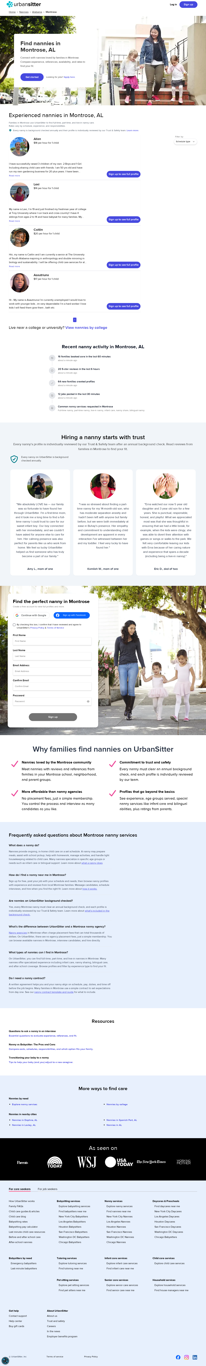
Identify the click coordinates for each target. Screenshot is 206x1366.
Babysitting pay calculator (23, 1226)
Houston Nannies (116, 1226)
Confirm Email (21, 680)
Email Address (21, 665)
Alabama (37, 12)
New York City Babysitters (73, 1216)
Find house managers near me (171, 1290)
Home (12, 12)
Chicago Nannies (116, 1242)
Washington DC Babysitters (74, 1237)
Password (18, 695)
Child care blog (17, 1216)
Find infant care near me (120, 1268)
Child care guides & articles (24, 1211)
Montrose (51, 12)
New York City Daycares (168, 1211)
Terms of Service (55, 627)
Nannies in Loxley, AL (24, 1125)
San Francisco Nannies (119, 1232)
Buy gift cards (16, 1326)
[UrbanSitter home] (25, 4)
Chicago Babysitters (70, 1242)
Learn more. (133, 130)
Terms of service (55, 1356)
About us (52, 1316)
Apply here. (69, 77)
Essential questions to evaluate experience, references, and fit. (43, 1035)
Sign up (188, 4)
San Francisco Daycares (167, 1226)
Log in (173, 4)
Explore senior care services (122, 1285)
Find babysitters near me (72, 1211)
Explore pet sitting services (74, 1285)
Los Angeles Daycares (166, 1216)
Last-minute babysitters (24, 1268)
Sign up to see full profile (124, 174)
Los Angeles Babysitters (72, 1221)
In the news (53, 1331)
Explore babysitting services (74, 1206)
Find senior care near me (120, 1290)
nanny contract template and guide (54, 992)
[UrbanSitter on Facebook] (176, 1357)
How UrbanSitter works (22, 1201)
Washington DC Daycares (168, 1232)
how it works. (89, 888)
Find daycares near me (167, 1206)
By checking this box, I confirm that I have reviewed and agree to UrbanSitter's (49, 626)
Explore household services (169, 1285)
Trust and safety (56, 1321)
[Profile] (19, 148)
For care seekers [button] (20, 1189)
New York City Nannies (119, 1216)
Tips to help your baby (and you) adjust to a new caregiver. (41, 1062)
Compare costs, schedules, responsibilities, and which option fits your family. (51, 1049)
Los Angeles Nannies (118, 1221)
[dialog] (5, 1360)
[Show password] (88, 701)
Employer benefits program (62, 1336)
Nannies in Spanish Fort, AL (122, 1120)
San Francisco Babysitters (73, 1232)
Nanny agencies (18, 932)
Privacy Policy (37, 627)
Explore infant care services (122, 1263)
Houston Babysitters (70, 1226)
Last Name (19, 650)
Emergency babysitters (23, 1263)
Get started (32, 77)
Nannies (23, 12)
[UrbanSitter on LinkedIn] (193, 1357)
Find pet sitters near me (72, 1290)
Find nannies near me (119, 1211)
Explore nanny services (24, 1104)
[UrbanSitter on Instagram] (184, 1357)
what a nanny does (92, 863)
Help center (15, 1321)
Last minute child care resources (27, 1232)
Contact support (18, 1316)
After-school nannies (20, 1242)
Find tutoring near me (71, 1268)
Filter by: (179, 136)
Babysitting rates (18, 1221)
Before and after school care (25, 1237)
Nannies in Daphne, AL (24, 1120)
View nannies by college (86, 327)
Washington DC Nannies (120, 1237)
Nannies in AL (114, 1125)
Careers (51, 1326)
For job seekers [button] (47, 1189)
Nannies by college (117, 1104)
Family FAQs (16, 1206)
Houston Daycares (164, 1221)
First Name (19, 635)
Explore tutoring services (73, 1263)
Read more (14, 175)
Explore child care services (169, 1263)
